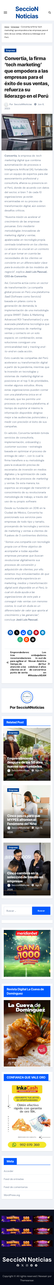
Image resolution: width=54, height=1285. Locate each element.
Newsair (42, 1276)
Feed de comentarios (16, 1187)
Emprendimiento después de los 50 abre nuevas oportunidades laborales (25, 764)
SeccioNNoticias (23, 104)
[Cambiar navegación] (5, 12)
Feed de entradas (14, 1179)
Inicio (6, 27)
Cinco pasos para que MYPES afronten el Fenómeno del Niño (23, 820)
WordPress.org (12, 1195)
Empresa (15, 27)
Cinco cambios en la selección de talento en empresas (25, 877)
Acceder (8, 1171)
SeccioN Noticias (26, 12)
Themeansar (27, 1280)
